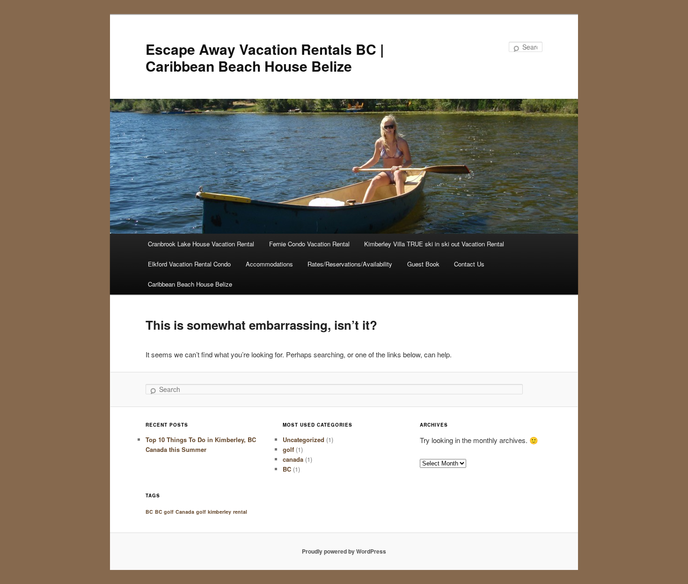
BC (287, 469)
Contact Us (469, 263)
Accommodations (269, 263)
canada (293, 459)
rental (240, 511)
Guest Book (423, 263)
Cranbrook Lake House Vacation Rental (201, 243)
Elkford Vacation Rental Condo (189, 263)
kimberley (219, 511)
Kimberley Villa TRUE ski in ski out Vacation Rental (434, 243)
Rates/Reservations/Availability (349, 263)
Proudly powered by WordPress (344, 551)
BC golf (164, 511)
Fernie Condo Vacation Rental (309, 243)
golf (288, 449)
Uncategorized (303, 439)
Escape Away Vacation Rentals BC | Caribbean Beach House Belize (265, 57)
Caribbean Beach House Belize (190, 284)
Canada (185, 511)
